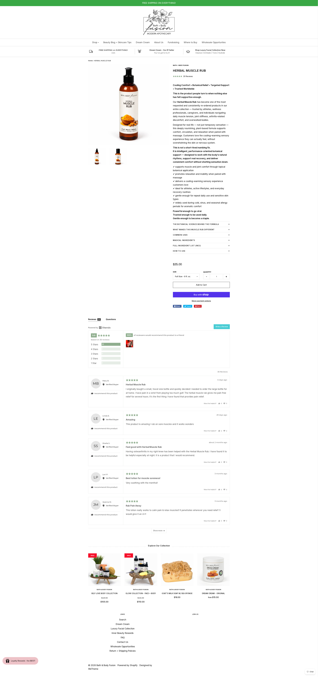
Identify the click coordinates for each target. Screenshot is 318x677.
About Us (158, 42)
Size (174, 272)
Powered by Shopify (128, 665)
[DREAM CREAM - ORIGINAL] (213, 569)
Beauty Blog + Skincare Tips (117, 42)
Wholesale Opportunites (214, 42)
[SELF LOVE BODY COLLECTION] (104, 569)
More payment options (201, 301)
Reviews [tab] (94, 319)
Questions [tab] (111, 319)
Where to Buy (190, 42)
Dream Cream (143, 42)
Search (122, 619)
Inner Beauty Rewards (123, 633)
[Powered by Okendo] (99, 327)
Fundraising (173, 42)
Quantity (207, 272)
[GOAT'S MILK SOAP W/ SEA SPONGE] (177, 569)
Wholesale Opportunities (122, 646)
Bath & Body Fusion (104, 589)
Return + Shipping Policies (123, 651)
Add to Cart (201, 285)
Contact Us (122, 642)
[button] (183, 76)
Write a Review (222, 327)
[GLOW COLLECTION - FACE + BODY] (140, 569)
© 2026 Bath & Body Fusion (102, 665)
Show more (157, 530)
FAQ (123, 637)
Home (90, 61)
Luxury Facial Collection (123, 628)
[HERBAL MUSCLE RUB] (97, 156)
